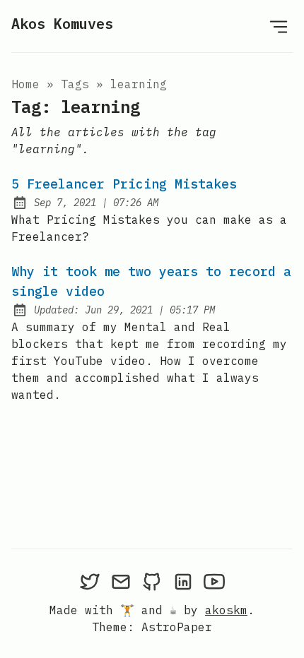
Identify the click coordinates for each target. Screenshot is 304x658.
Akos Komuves (62, 23)
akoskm (226, 610)
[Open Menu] (278, 26)
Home (25, 84)
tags (75, 84)
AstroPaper (176, 627)
